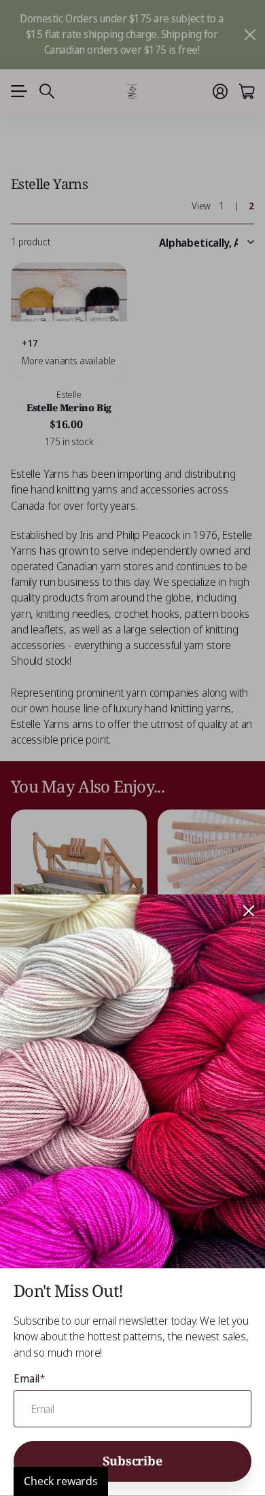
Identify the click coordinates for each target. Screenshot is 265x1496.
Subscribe (132, 1460)
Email (30, 1378)
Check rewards (61, 1481)
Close (248, 910)
